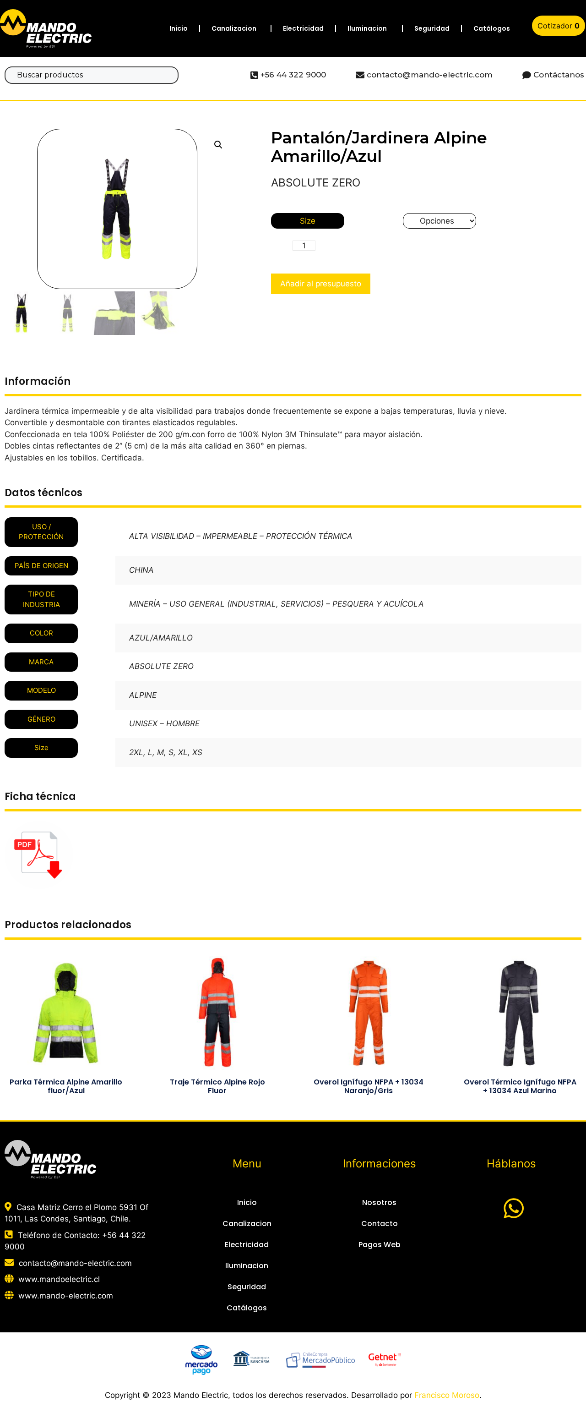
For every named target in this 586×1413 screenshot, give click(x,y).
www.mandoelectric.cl (59, 1279)
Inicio (178, 28)
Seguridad (432, 28)
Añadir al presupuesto (320, 283)
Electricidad (303, 28)
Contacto (379, 1223)
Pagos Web (379, 1244)
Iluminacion (367, 28)
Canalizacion (234, 28)
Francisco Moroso (446, 1395)
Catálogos (491, 28)
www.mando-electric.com (65, 1295)
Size (307, 220)
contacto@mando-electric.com (75, 1263)
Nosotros (379, 1202)
